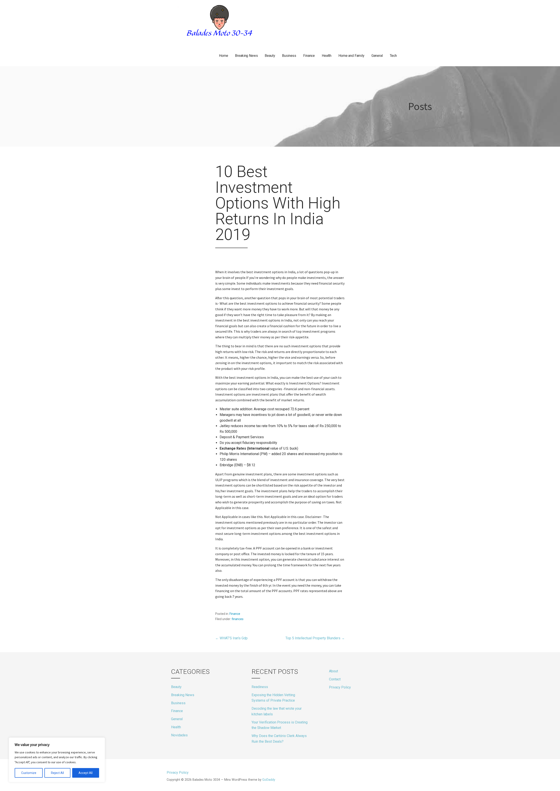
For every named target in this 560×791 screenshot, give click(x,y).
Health (326, 56)
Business (289, 56)
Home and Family (351, 56)
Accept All (86, 773)
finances (237, 619)
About (333, 671)
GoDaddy (268, 780)
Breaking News (246, 56)
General (377, 56)
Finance (309, 56)
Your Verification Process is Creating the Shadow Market (280, 725)
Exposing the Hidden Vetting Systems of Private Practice (273, 698)
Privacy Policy (340, 687)
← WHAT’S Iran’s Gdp (231, 638)
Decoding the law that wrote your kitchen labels (277, 711)
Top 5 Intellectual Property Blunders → (315, 638)
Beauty (270, 56)
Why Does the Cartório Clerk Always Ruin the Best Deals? (279, 739)
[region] (57, 759)
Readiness (260, 687)
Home (223, 56)
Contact (335, 679)
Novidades (179, 735)
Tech (393, 56)
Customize (28, 773)
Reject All (57, 773)
